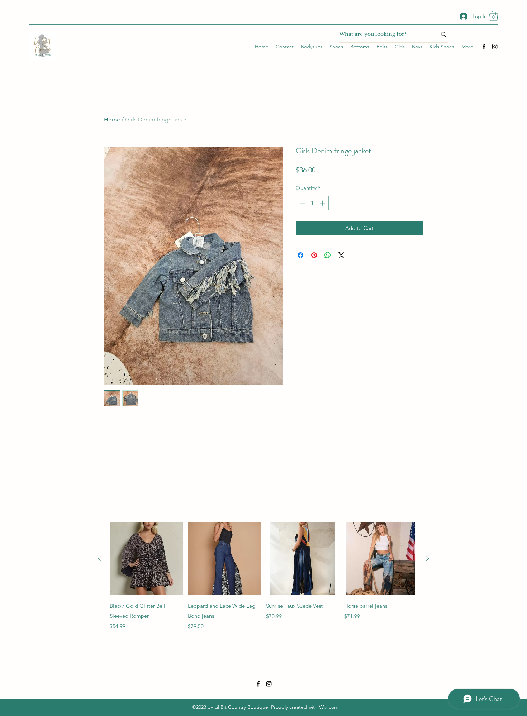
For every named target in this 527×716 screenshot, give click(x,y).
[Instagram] (494, 46)
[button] (493, 16)
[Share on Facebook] (300, 255)
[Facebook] (484, 46)
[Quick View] (146, 558)
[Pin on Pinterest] (314, 255)
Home (112, 119)
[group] (263, 576)
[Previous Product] (99, 558)
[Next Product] (427, 558)
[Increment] (323, 203)
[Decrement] (302, 203)
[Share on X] (341, 255)
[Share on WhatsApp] (327, 255)
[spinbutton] (312, 203)
